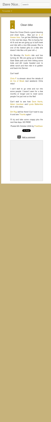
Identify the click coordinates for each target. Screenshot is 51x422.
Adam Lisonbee (17, 104)
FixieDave (38, 126)
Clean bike (27, 25)
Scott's (27, 55)
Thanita (22, 114)
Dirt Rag (13, 111)
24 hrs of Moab (17, 81)
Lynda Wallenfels (36, 104)
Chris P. (13, 78)
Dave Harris (37, 101)
